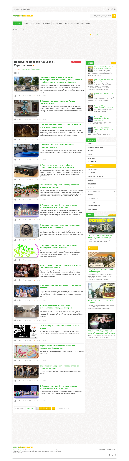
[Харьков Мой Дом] (23, 15)
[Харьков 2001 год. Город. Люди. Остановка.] (101, 290)
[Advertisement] (49, 44)
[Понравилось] (15, 95)
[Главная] (14, 29)
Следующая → (30, 408)
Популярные (36, 69)
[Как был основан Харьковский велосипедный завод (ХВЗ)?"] (101, 225)
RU (92, 34)
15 (53, 408)
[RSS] (34, 65)
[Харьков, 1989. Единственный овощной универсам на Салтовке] (101, 321)
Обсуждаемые (26, 69)
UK (98, 34)
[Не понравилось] (19, 95)
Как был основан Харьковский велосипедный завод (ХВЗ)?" (103, 67)
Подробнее (92, 248)
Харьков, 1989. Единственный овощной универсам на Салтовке (104, 106)
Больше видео (112, 214)
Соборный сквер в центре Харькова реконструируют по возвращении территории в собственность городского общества (61, 79)
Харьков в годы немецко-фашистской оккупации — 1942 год (103, 129)
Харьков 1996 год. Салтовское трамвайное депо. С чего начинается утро (103, 118)
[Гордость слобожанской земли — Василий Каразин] (101, 260)
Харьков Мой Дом (18, 450)
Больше (114, 63)
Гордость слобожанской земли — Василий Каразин (104, 80)
